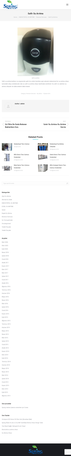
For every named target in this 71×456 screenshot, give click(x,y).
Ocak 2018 (5, 259)
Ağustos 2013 (6, 396)
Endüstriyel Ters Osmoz (21, 144)
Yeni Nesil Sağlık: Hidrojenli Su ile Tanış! (13, 426)
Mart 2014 (5, 375)
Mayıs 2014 (5, 368)
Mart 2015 (5, 338)
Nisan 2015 (5, 334)
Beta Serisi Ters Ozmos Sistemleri (21, 166)
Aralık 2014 (5, 348)
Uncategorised (6, 223)
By (39, 93)
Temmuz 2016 (6, 290)
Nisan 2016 (5, 300)
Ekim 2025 (5, 245)
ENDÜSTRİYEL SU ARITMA (10, 203)
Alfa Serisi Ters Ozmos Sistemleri (21, 156)
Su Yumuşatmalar (7, 220)
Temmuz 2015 (6, 324)
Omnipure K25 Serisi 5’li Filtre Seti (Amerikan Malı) (17, 419)
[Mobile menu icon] (67, 4)
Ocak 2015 (5, 344)
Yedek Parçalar (6, 227)
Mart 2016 (5, 303)
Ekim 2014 (5, 355)
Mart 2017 (5, 273)
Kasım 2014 (5, 351)
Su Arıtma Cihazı (7, 433)
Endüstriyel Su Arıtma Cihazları (57, 145)
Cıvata (26, 407)
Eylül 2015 (5, 317)
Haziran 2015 (6, 327)
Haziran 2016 (6, 293)
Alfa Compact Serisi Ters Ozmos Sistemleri (58, 166)
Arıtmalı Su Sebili (7, 199)
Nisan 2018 (5, 252)
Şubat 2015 (5, 341)
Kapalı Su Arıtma (7, 213)
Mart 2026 (5, 242)
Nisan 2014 (5, 372)
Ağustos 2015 (6, 320)
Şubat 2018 (5, 256)
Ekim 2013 (5, 389)
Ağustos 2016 (6, 286)
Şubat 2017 (5, 276)
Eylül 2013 (5, 392)
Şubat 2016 (5, 307)
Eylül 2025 (5, 249)
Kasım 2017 (5, 266)
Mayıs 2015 (5, 331)
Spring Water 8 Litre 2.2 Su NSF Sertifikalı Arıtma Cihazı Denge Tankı (22, 423)
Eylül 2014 (5, 358)
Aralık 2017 (5, 262)
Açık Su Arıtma (6, 196)
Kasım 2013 (5, 385)
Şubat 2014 (5, 378)
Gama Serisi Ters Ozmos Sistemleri (58, 156)
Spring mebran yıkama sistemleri (12, 407)
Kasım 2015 (5, 314)
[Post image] (7, 147)
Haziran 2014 (6, 365)
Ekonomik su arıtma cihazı (10, 429)
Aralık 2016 (5, 283)
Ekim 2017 (5, 269)
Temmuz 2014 (6, 361)
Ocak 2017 (5, 280)
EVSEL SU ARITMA (7, 206)
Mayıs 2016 (5, 297)
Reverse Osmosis (31, 93)
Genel (3, 210)
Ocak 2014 (5, 382)
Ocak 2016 (5, 310)
